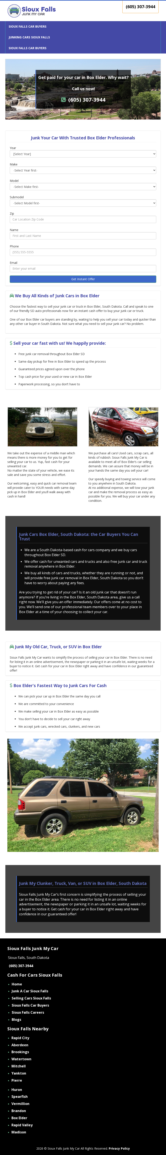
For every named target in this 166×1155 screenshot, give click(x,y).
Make (14, 164)
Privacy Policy (119, 1148)
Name (14, 230)
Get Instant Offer (83, 279)
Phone (14, 246)
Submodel (17, 197)
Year (13, 148)
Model (14, 181)
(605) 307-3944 (140, 6)
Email (13, 263)
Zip (12, 213)
